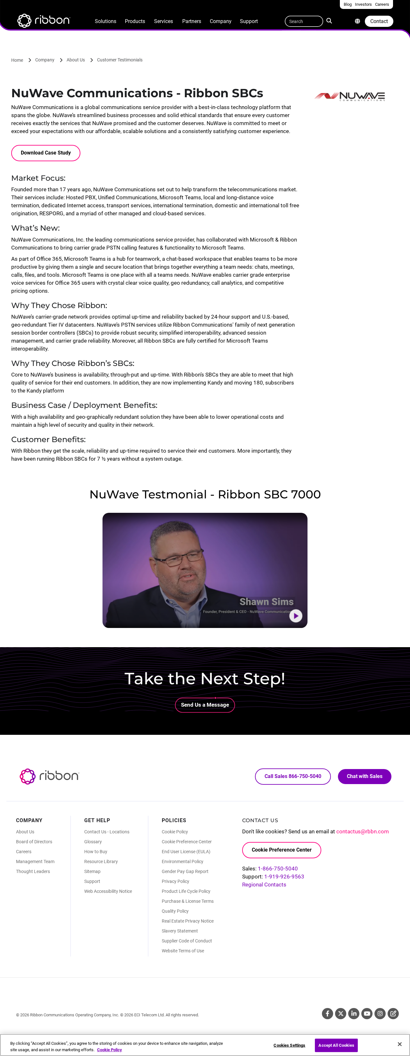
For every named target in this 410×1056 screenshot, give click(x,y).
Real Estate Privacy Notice (188, 921)
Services (163, 21)
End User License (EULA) (186, 851)
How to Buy (95, 851)
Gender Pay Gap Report (185, 871)
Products (135, 21)
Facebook (327, 1013)
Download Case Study (46, 153)
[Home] (43, 22)
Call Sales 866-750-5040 (293, 776)
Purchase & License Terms (188, 901)
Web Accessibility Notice (108, 891)
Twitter (340, 1013)
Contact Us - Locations (106, 831)
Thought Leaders (33, 871)
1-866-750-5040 (278, 868)
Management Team (35, 861)
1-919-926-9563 (284, 876)
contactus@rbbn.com (362, 831)
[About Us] (357, 21)
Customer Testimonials (120, 59)
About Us (76, 59)
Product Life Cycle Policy (186, 891)
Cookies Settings (289, 1045)
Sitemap (92, 871)
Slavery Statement (180, 930)
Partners (191, 21)
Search (330, 20)
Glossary (93, 841)
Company (221, 21)
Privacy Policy (175, 881)
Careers (23, 851)
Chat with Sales (364, 776)
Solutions (105, 21)
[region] (205, 1045)
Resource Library (101, 861)
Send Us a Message (205, 705)
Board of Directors (34, 841)
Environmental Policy (182, 861)
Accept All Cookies (336, 1045)
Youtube (367, 1013)
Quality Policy (175, 911)
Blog (393, 1013)
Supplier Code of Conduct (187, 940)
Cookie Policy (175, 831)
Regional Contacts (264, 884)
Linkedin (353, 1013)
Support (249, 21)
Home (17, 60)
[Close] (400, 1044)
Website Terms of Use (183, 950)
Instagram (380, 1013)
